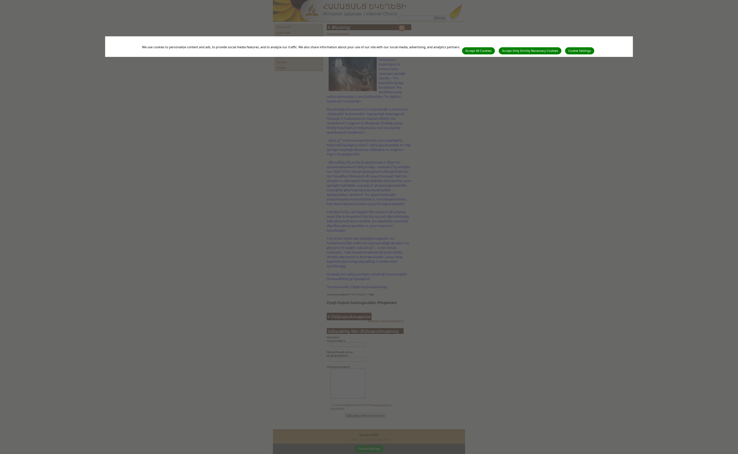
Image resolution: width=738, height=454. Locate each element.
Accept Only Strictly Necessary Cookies (530, 51)
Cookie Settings (579, 51)
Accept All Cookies (478, 51)
